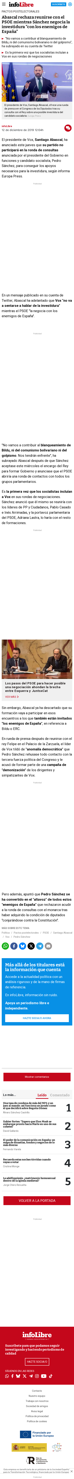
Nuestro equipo (37, 1396)
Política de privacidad (37, 1416)
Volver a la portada (37, 1201)
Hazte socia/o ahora (37, 1018)
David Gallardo (11, 1131)
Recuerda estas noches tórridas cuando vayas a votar (27, 1161)
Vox (7, 936)
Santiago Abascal (62, 932)
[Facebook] (12, 1376)
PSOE (46, 932)
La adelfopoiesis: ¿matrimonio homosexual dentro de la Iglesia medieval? (29, 1179)
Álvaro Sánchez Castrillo (16, 1112)
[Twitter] (25, 1376)
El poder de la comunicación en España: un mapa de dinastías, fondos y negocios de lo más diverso (29, 1142)
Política (6, 932)
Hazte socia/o (37, 1361)
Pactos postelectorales (26, 932)
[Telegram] (31, 1376)
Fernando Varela (12, 1149)
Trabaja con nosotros (37, 1401)
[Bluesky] (18, 1376)
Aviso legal (37, 1411)
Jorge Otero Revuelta (14, 1185)
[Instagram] (37, 1376)
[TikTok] (51, 1376)
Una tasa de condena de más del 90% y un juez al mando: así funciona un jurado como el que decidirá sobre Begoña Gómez (29, 1106)
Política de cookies (37, 1421)
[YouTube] (43, 1376)
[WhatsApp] (7, 1376)
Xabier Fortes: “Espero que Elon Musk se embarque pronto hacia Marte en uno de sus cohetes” (29, 1124)
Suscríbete (58, 4)
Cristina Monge (11, 1166)
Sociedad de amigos (37, 1406)
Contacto (37, 1390)
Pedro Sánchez (22, 936)
